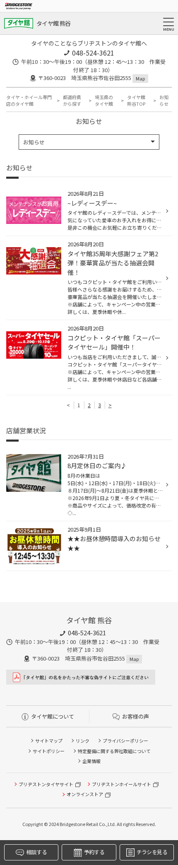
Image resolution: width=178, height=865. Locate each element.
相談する (36, 852)
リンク (82, 740)
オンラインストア (85, 794)
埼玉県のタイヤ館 (104, 100)
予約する (94, 852)
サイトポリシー (49, 751)
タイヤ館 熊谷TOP (136, 100)
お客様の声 (135, 716)
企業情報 (91, 761)
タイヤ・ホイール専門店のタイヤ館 (29, 100)
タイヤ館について (52, 716)
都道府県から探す (72, 100)
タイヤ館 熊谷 (53, 23)
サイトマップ (49, 740)
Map (140, 78)
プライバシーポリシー (125, 740)
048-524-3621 (93, 53)
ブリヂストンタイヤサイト (46, 784)
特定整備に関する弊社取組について (114, 751)
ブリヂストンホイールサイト (121, 784)
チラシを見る (152, 852)
